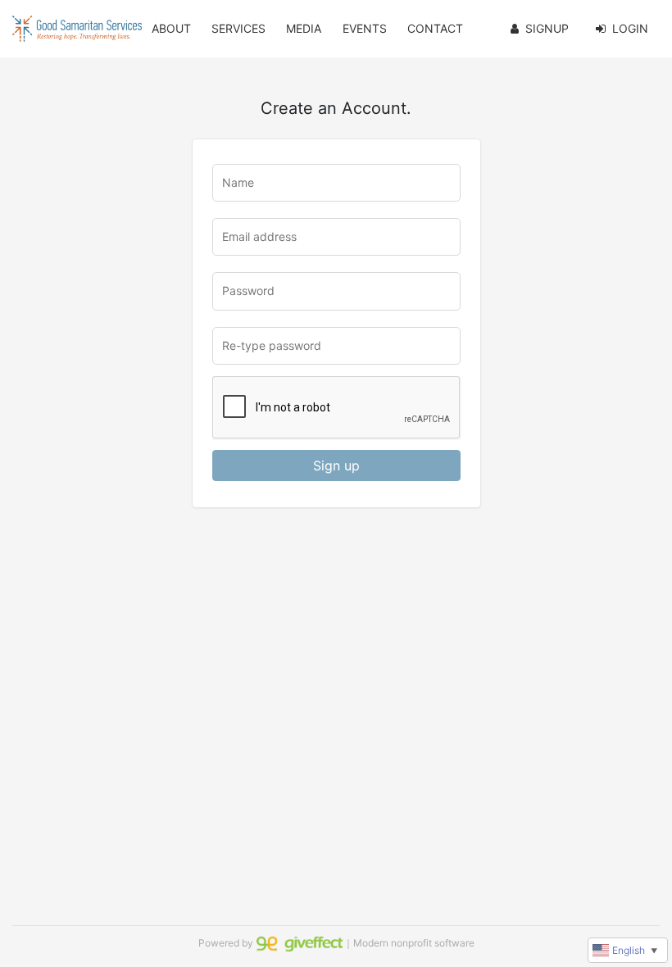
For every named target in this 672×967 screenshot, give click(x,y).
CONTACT (435, 28)
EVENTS (365, 28)
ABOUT (171, 28)
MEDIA (303, 28)
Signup (547, 28)
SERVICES (238, 28)
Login (630, 28)
